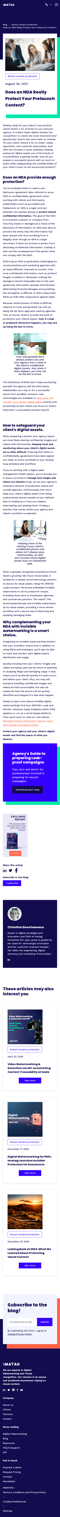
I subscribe (12, 883)
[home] (7, 4)
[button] (47, 5)
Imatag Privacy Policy (20, 1334)
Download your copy (27, 789)
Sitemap (7, 1510)
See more (30, 1080)
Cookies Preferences (14, 1501)
